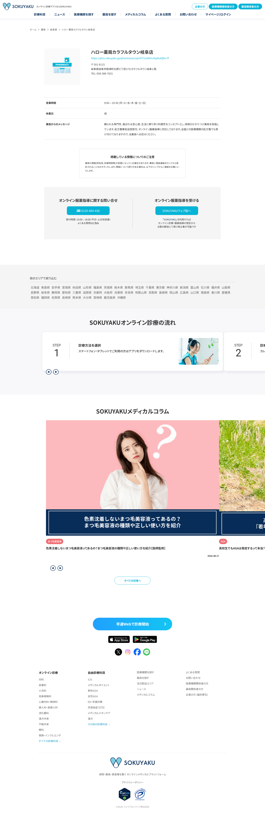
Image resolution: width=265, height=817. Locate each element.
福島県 (97, 287)
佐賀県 (56, 297)
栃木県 (118, 287)
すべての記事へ (132, 580)
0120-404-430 (90, 210)
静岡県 (56, 292)
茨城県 (108, 287)
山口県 (194, 292)
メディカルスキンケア (99, 713)
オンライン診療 (48, 672)
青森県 (45, 287)
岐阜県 (53, 29)
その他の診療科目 (97, 724)
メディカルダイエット (99, 685)
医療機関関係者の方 (223, 6)
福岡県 (45, 297)
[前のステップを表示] (48, 372)
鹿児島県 (109, 297)
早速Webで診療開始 (132, 624)
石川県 (205, 287)
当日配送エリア (145, 683)
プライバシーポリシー (132, 782)
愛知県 (66, 292)
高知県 (35, 297)
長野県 (35, 292)
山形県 (87, 287)
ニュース (59, 14)
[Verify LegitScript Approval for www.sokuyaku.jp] (125, 794)
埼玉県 (139, 287)
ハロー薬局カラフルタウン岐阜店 (78, 29)
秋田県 (76, 287)
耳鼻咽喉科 (45, 696)
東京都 (160, 287)
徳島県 (205, 292)
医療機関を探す (84, 14)
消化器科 (44, 713)
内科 (41, 679)
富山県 (194, 287)
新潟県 (184, 287)
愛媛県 (226, 292)
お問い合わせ (188, 14)
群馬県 (129, 287)
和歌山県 (141, 292)
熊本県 (76, 297)
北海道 (35, 287)
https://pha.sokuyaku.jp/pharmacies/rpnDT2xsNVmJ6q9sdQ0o (128, 58)
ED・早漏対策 (95, 702)
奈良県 (129, 292)
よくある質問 (163, 14)
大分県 (87, 297)
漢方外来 (44, 718)
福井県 (215, 287)
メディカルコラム (135, 14)
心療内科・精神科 (48, 702)
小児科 (42, 690)
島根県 (163, 292)
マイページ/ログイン (218, 14)
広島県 (184, 292)
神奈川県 (172, 287)
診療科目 (39, 14)
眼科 (41, 730)
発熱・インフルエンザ (50, 735)
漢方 (90, 718)
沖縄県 (121, 297)
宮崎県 (97, 297)
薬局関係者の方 (250, 6)
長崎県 (66, 297)
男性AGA (93, 690)
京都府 (97, 292)
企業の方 (200, 6)
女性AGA (93, 696)
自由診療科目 (96, 672)
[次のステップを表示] (56, 372)
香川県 (215, 292)
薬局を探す (109, 14)
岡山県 (173, 292)
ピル (90, 679)
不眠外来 (44, 724)
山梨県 (226, 287)
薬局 (43, 29)
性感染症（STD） (96, 707)
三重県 (76, 292)
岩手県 (56, 287)
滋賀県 (87, 292)
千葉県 (150, 287)
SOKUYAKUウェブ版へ (176, 210)
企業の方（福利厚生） (197, 694)
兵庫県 (118, 292)
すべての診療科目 (48, 741)
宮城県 (66, 287)
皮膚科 (42, 685)
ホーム (33, 29)
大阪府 (108, 292)
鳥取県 (153, 292)
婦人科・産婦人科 (48, 707)
